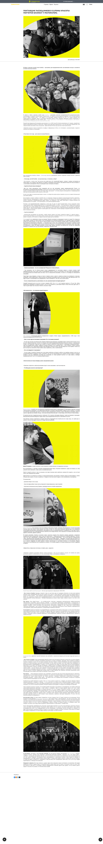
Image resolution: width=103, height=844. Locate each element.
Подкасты (56, 4)
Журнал (51, 4)
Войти (90, 4)
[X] (19, 777)
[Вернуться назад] (4, 840)
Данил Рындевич (27, 466)
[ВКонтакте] (14, 777)
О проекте (46, 4)
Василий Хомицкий (43, 753)
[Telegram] (18, 777)
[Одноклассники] (16, 777)
